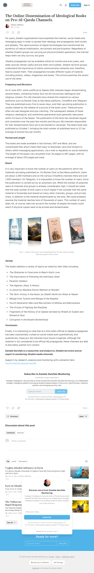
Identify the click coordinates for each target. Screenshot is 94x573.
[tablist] (15, 432)
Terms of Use (58, 522)
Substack (35, 568)
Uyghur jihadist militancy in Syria (24, 467)
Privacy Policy (64, 525)
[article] (47, 473)
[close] (69, 480)
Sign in (87, 5)
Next (81, 416)
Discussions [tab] (23, 461)
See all (10, 522)
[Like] (7, 32)
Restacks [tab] (20, 433)
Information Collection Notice (46, 525)
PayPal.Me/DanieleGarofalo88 (20, 363)
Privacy (51, 557)
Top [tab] (8, 461)
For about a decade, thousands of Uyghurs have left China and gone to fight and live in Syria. (35, 472)
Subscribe (75, 5)
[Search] (60, 5)
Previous (14, 416)
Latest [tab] (14, 461)
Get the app (58, 562)
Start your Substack (41, 562)
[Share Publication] (66, 5)
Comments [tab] (11, 433)
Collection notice (68, 557)
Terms (58, 557)
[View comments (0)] (13, 32)
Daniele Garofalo (17, 25)
